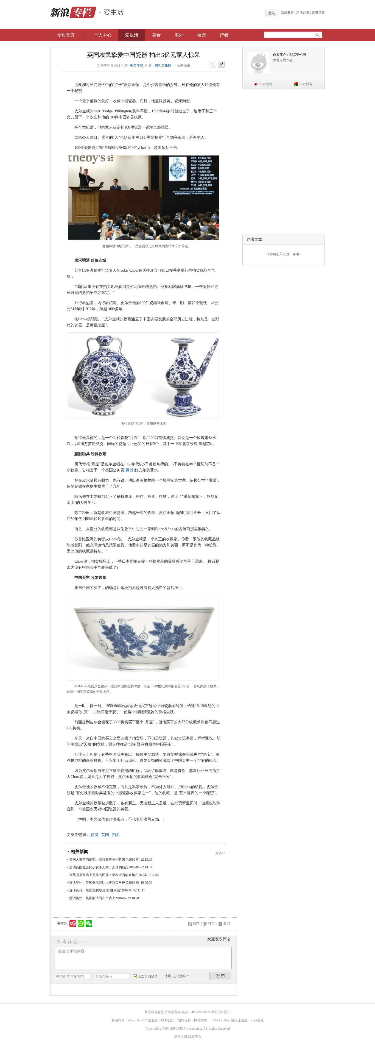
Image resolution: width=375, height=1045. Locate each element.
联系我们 (167, 1020)
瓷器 (94, 835)
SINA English (220, 1020)
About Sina (135, 1020)
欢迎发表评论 (218, 939)
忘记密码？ (181, 976)
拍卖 (116, 835)
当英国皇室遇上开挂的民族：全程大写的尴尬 (102, 875)
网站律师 (200, 1020)
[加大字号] (221, 64)
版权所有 (194, 1037)
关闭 (226, 924)
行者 (224, 35)
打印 (211, 924)
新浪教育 (287, 13)
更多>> (220, 853)
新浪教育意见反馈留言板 (162, 1012)
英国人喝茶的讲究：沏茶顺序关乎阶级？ (98, 859)
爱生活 (131, 35)
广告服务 (151, 1020)
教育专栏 (136, 65)
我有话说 (183, 65)
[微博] (129, 470)
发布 (220, 975)
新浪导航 (318, 13)
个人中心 (102, 35)
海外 (179, 35)
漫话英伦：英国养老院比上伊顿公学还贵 (98, 883)
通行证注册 (239, 1020)
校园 (201, 35)
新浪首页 (302, 13)
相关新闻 (79, 851)
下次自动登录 (148, 976)
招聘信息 (184, 1020)
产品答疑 (257, 1020)
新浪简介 (118, 1020)
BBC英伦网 (163, 65)
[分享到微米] (72, 923)
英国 (105, 835)
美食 (156, 35)
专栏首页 (66, 35)
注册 (167, 976)
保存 (196, 924)
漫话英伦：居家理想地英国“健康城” (95, 890)
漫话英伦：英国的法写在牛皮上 (92, 898)
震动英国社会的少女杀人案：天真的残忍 (98, 867)
